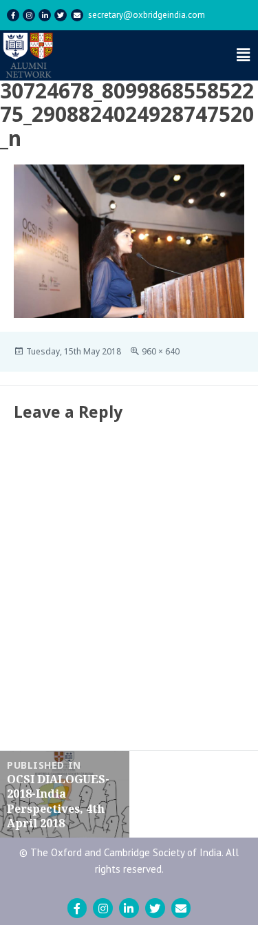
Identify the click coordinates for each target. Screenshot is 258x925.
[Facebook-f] (13, 15)
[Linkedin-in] (45, 15)
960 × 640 (161, 351)
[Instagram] (29, 15)
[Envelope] (77, 15)
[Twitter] (60, 15)
